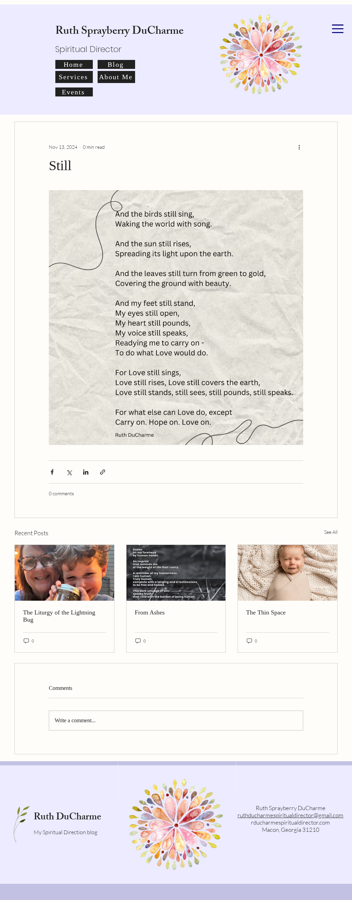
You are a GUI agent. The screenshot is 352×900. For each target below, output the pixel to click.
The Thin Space (266, 612)
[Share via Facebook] (52, 472)
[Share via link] (102, 472)
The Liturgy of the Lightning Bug (59, 616)
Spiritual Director (88, 49)
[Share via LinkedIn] (85, 472)
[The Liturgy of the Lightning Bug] (64, 573)
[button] (337, 28)
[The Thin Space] (287, 573)
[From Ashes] (176, 573)
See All (331, 532)
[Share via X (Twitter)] (69, 472)
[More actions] (299, 147)
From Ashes (150, 612)
